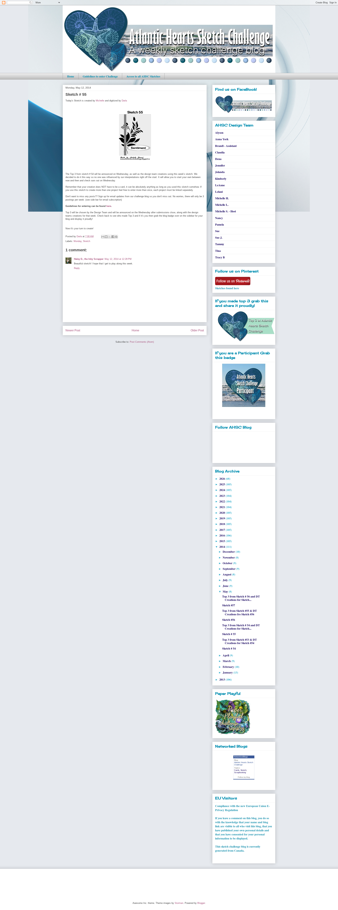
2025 (222, 484)
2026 (222, 479)
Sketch (86, 241)
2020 (222, 513)
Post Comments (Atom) (142, 342)
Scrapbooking (240, 772)
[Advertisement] (126, 882)
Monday (78, 241)
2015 (222, 541)
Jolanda (220, 172)
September (229, 569)
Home (70, 76)
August (227, 574)
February (229, 667)
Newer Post (72, 330)
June (226, 586)
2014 (222, 547)
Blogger (201, 903)
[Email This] (103, 236)
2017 (222, 530)
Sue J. (218, 237)
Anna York (222, 139)
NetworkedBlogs (241, 757)
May (226, 591)
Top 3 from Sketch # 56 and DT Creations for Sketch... (241, 598)
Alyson (219, 133)
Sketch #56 (228, 620)
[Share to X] (109, 236)
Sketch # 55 (229, 634)
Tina (218, 251)
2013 (222, 679)
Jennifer (220, 165)
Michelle (100, 100)
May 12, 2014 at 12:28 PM (118, 259)
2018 (222, 524)
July (226, 580)
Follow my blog (244, 777)
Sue (217, 231)
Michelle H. (222, 198)
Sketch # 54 (229, 648)
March (227, 661)
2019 (222, 518)
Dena (218, 159)
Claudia (220, 152)
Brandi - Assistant (226, 146)
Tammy (219, 244)
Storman (179, 903)
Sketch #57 (228, 605)
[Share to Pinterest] (116, 236)
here (108, 206)
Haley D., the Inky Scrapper (89, 259)
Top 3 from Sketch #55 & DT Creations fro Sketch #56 (239, 612)
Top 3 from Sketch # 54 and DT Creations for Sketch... (241, 626)
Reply (77, 268)
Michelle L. (222, 205)
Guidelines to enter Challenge (100, 76)
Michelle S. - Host (225, 211)
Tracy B (220, 257)
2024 (222, 490)
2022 (222, 501)
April (226, 655)
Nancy (219, 218)
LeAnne (220, 185)
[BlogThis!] (106, 236)
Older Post (197, 330)
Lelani (219, 192)
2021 (222, 507)
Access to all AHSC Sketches (143, 76)
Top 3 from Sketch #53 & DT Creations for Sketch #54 (239, 641)
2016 (222, 535)
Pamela (219, 224)
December (229, 552)
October (228, 563)
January (228, 672)
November (229, 557)
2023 (222, 496)
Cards (236, 770)
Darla (124, 100)
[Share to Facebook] (113, 236)
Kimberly (220, 179)
